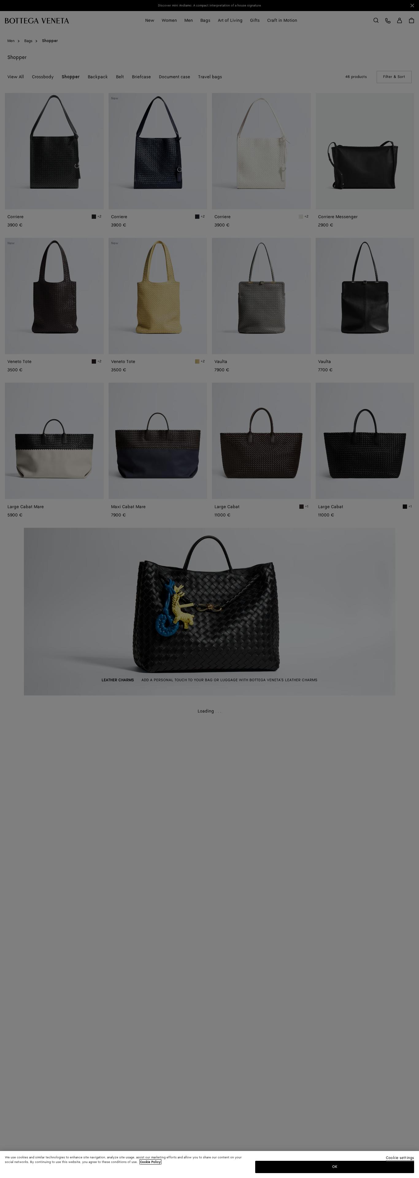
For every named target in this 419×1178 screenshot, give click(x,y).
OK (334, 1166)
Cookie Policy (150, 1162)
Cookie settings (400, 1158)
